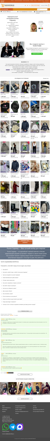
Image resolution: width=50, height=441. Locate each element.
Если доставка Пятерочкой (38, 411)
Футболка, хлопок (23, 234)
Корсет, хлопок (23, 114)
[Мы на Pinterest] (42, 28)
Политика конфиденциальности (21, 411)
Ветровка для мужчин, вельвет (24, 215)
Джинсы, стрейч (3, 94)
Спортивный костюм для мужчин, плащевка (35, 95)
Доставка (35, 407)
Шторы (2, 214)
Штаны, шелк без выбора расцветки (5, 195)
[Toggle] (2, 270)
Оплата (34, 405)
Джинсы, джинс (43, 234)
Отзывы (31, 0)
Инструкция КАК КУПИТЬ (20, 405)
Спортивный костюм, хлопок (4, 134)
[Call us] (40, 28)
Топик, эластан (3, 234)
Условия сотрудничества (20, 407)
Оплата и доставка (26, 0)
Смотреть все (45, 78)
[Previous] (2, 388)
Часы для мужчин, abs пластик (14, 115)
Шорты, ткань (33, 234)
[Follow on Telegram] (41, 31)
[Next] (48, 388)
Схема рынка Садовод (18, 0)
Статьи (35, 0)
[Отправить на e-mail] (39, 28)
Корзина (4, 411)
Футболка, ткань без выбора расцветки (4, 115)
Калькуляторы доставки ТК (38, 409)
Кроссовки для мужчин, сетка (34, 115)
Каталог (12, 0)
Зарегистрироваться (6, 407)
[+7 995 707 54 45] (29, 5)
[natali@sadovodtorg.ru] (25, 5)
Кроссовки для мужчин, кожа (14, 95)
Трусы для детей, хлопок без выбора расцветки (25, 174)
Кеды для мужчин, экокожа (45, 94)
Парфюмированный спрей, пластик (34, 215)
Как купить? (47, 0)
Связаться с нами (41, 0)
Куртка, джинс (23, 94)
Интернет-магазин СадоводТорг (6, 314)
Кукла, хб (42, 114)
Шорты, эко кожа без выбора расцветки (14, 134)
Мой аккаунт (4, 409)
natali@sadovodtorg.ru (27, 395)
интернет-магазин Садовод (17, 255)
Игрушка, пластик (13, 234)
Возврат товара (18, 409)
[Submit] (48, 9)
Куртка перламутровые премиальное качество (44, 215)
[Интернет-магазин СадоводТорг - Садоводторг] (8, 5)
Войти (3, 405)
